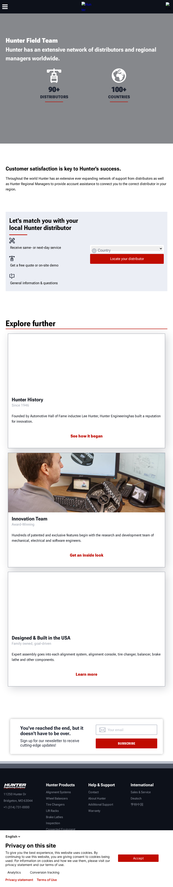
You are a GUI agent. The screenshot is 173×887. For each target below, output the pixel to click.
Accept (138, 858)
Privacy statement (19, 880)
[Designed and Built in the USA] (86, 601)
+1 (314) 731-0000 (17, 807)
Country (104, 250)
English (11, 836)
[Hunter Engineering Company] (86, 6)
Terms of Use (47, 880)
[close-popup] (166, 836)
